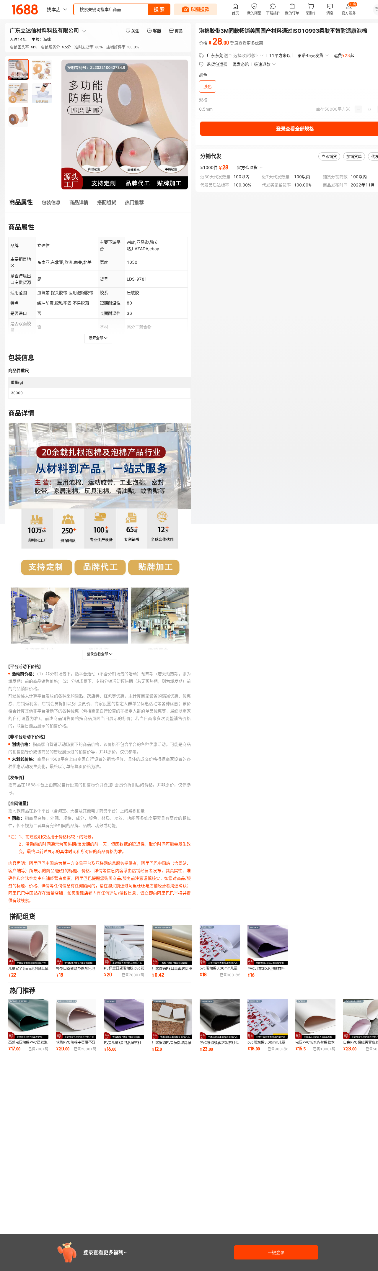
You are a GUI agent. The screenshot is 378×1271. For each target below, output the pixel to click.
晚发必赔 (240, 64)
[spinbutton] (369, 109)
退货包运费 (217, 64)
